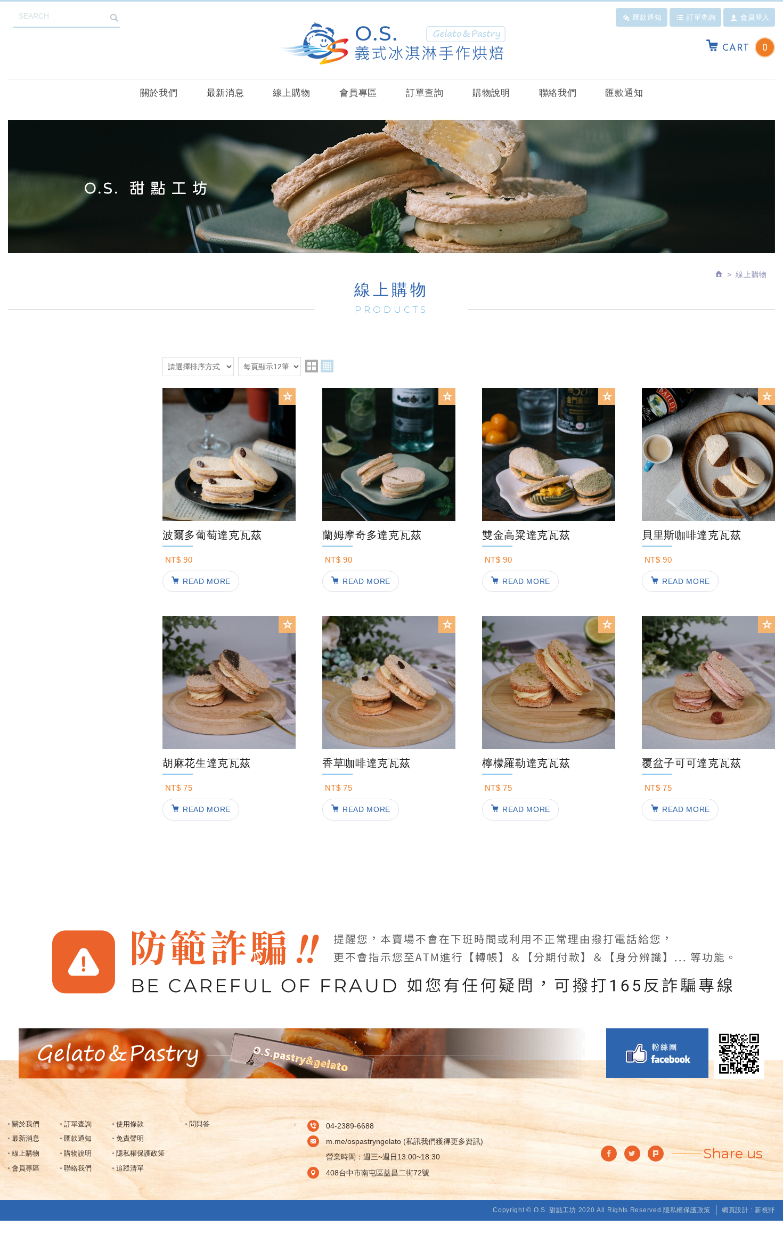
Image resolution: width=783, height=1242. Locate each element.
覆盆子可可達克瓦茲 (708, 786)
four (327, 366)
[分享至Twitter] (632, 1154)
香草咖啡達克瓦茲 (388, 786)
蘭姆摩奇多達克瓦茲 (388, 558)
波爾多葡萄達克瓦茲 (229, 558)
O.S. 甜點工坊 (391, 43)
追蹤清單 (130, 1168)
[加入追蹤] (287, 396)
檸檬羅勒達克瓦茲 (548, 786)
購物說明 (491, 93)
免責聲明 (130, 1138)
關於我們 (159, 93)
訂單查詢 (701, 17)
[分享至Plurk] (656, 1154)
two (311, 366)
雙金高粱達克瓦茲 (548, 558)
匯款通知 (647, 17)
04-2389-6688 (350, 1126)
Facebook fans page (657, 1053)
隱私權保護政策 (140, 1153)
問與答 (199, 1124)
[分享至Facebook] (609, 1154)
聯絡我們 (558, 93)
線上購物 (292, 93)
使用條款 (130, 1124)
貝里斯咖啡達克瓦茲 (708, 558)
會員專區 (358, 93)
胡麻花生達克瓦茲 (229, 786)
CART (745, 47)
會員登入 (755, 17)
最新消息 (225, 93)
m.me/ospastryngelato (363, 1141)
